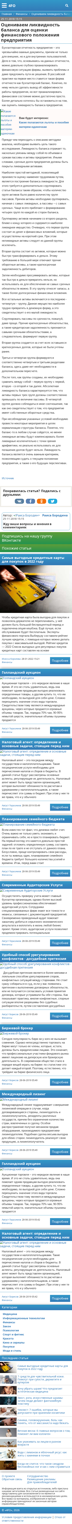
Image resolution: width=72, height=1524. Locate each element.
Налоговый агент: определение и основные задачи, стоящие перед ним (35, 744)
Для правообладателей (42, 1482)
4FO (12, 5)
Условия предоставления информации (27, 1517)
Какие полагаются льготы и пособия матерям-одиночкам (44, 124)
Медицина (10, 1314)
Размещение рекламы (41, 1479)
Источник (8, 478)
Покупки (9, 1346)
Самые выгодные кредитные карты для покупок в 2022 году (33, 559)
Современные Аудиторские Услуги (32, 885)
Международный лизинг (24, 1094)
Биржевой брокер (17, 1028)
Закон (7, 1326)
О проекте (8, 1476)
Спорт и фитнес (13, 1334)
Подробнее (60, 661)
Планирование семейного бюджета (33, 819)
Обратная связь (12, 1479)
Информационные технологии (24, 1318)
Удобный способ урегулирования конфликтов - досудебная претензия (34, 957)
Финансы (7, 662)
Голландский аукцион (21, 672)
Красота (8, 1338)
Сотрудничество (37, 1476)
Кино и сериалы (14, 1342)
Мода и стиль (12, 1350)
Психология (11, 1330)
